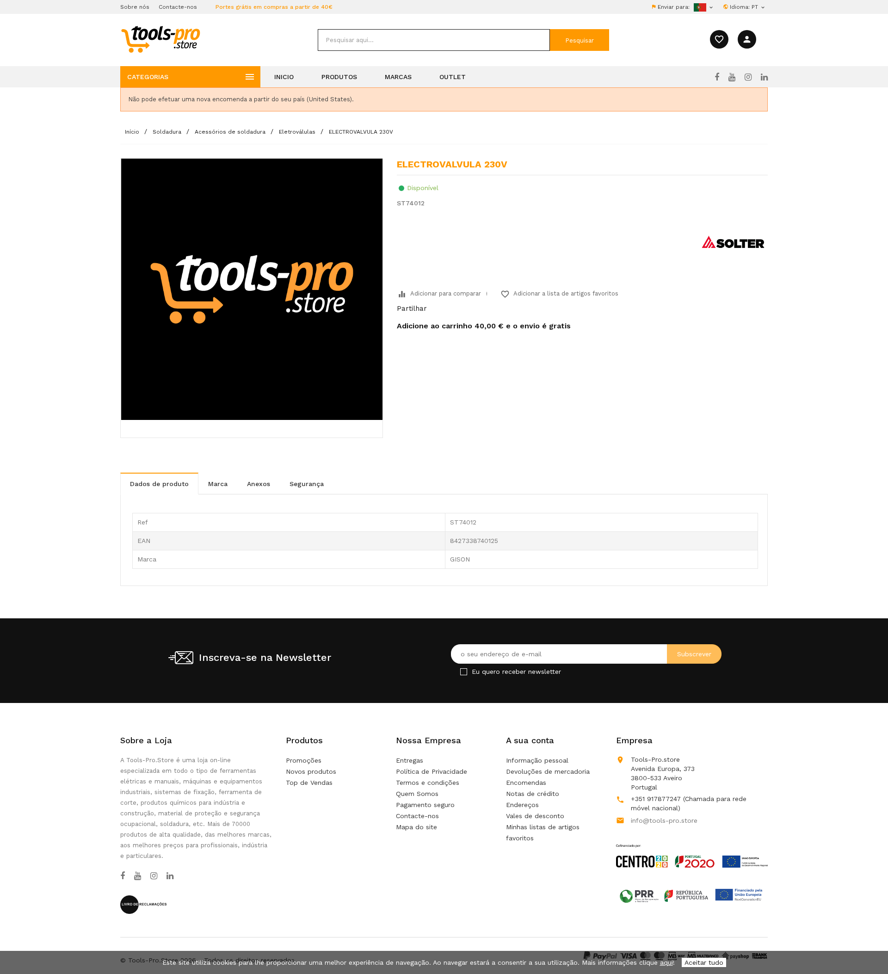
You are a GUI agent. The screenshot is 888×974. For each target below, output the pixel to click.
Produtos (339, 76)
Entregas (409, 760)
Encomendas (526, 782)
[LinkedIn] (764, 77)
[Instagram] (748, 77)
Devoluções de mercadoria (548, 771)
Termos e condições (427, 782)
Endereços (522, 804)
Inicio (284, 76)
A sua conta (530, 740)
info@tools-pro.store (664, 820)
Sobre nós (134, 7)
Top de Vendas (309, 782)
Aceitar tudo (703, 962)
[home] (160, 39)
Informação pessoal (537, 760)
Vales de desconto (535, 816)
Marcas (398, 76)
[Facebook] (717, 77)
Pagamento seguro (425, 804)
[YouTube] (731, 77)
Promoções (303, 760)
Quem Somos (417, 793)
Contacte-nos (178, 7)
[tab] (159, 483)
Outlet (452, 76)
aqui (666, 962)
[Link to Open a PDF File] (692, 847)
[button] (865, 944)
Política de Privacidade (431, 771)
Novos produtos (311, 771)
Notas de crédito (532, 793)
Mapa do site (416, 827)
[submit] (579, 40)
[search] (433, 40)
